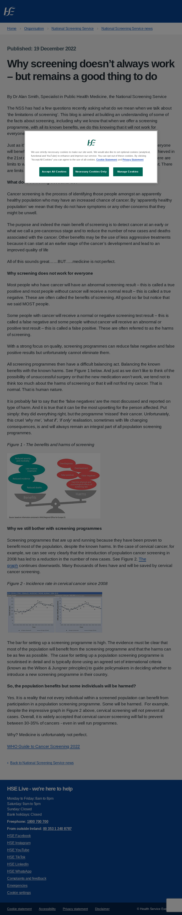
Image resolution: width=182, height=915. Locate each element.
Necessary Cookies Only (91, 171)
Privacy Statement (133, 159)
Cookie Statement (106, 159)
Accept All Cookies (54, 171)
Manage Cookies (127, 171)
